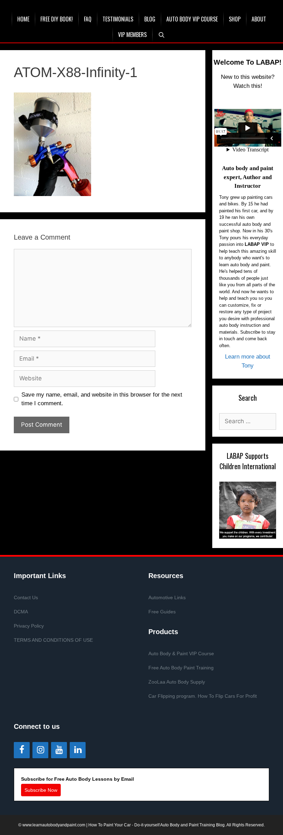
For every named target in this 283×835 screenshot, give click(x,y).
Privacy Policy (29, 626)
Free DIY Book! (56, 19)
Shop (235, 19)
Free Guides (162, 611)
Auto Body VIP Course (192, 19)
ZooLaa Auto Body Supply (176, 682)
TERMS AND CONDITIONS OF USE (53, 640)
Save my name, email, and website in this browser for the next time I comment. (101, 399)
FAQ (87, 19)
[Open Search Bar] (161, 35)
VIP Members (132, 34)
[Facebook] (22, 750)
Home (23, 19)
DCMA (21, 611)
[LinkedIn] (78, 750)
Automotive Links (167, 597)
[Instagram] (40, 750)
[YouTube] (59, 750)
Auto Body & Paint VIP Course (181, 653)
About (259, 19)
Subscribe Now (41, 790)
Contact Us (26, 597)
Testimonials (118, 19)
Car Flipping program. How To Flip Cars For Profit (202, 696)
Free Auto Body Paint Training (181, 667)
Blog (149, 19)
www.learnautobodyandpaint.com (53, 825)
